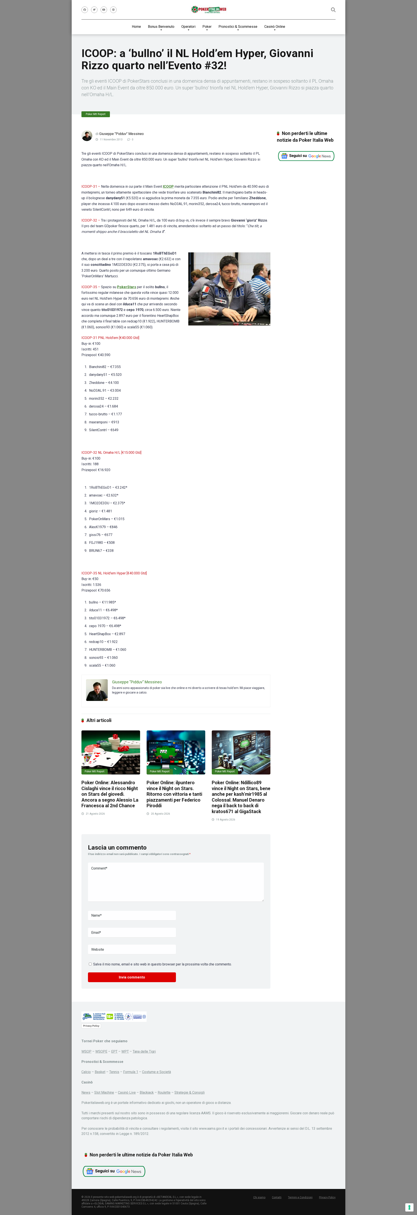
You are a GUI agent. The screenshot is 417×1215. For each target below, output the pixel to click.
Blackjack (147, 1092)
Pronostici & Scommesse (237, 27)
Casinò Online (274, 27)
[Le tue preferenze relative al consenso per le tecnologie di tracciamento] (409, 1207)
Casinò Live (127, 1092)
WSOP (86, 1051)
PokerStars (126, 287)
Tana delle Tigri (144, 1051)
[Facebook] (84, 10)
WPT (125, 1051)
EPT (114, 1051)
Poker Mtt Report (96, 114)
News (85, 1092)
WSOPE (101, 1051)
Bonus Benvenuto (161, 27)
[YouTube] (104, 10)
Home (136, 27)
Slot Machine (104, 1092)
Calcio (86, 1072)
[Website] (113, 10)
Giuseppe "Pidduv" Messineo (121, 134)
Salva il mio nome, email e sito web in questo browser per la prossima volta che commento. (162, 964)
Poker (207, 27)
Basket (100, 1072)
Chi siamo (259, 1197)
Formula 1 (130, 1072)
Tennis (114, 1072)
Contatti (276, 1197)
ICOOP (168, 186)
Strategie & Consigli (189, 1092)
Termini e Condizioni (300, 1197)
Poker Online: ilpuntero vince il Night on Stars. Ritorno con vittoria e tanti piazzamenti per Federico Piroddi (174, 794)
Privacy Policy (91, 1025)
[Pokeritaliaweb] (208, 9)
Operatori (188, 27)
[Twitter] (94, 10)
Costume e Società (156, 1072)
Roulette (164, 1092)
